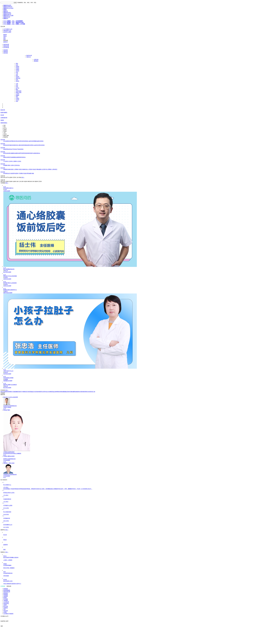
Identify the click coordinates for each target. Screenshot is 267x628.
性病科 (17, 68)
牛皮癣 (34, 153)
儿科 (17, 73)
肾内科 (21, 141)
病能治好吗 (7, 5)
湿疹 (31, 153)
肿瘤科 (17, 95)
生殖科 (17, 69)
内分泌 (5, 141)
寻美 (4, 609)
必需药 (5, 612)
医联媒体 (5, 593)
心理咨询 (30, 169)
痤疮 (29, 153)
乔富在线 (5, 610)
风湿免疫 (25, 141)
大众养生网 (6, 602)
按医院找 (5, 51)
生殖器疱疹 (18, 157)
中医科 (17, 98)
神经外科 (15, 145)
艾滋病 (11, 157)
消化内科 (18, 141)
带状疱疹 (25, 153)
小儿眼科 (14, 161)
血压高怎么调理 (7, 32)
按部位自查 (6, 46)
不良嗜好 (21, 173)
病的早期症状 (7, 6)
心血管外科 (36, 145)
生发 (7, 153)
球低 (5, 11)
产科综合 (14, 149)
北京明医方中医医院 (8, 613)
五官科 (17, 70)
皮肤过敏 (10, 153)
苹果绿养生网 (6, 591)
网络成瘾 (38, 169)
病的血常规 (7, 14)
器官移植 (24, 145)
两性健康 (29, 173)
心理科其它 (54, 169)
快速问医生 (6, 603)
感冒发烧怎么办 (7, 30)
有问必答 (3, 139)
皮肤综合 (38, 153)
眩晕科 (16, 173)
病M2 (5, 18)
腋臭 (13, 153)
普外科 (40, 145)
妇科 (17, 65)
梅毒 (14, 157)
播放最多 (36, 61)
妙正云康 (5, 606)
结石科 (7, 145)
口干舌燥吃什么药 (7, 29)
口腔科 (17, 93)
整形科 (17, 81)
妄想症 (20, 169)
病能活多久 (7, 12)
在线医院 (5, 607)
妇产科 (17, 88)
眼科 (17, 89)
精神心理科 (18, 92)
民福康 (5, 597)
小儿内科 (5, 161)
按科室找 (5, 52)
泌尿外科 (29, 145)
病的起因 (6, 17)
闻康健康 (5, 588)
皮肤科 (17, 66)
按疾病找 (5, 50)
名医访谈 (36, 59)
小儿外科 (10, 161)
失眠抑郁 (5, 169)
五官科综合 (17, 165)
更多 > (23, 177)
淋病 (4, 157)
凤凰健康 (5, 594)
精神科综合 (25, 169)
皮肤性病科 (18, 91)
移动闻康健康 (6, 590)
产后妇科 (19, 149)
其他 (42, 141)
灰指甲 (19, 153)
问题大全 (28, 57)
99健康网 (5, 596)
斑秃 (4, 153)
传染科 (17, 76)
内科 (17, 72)
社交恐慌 (43, 169)
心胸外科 (20, 145)
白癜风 (16, 153)
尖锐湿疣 (8, 157)
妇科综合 (10, 149)
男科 (17, 63)
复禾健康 (5, 599)
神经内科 (18, 78)
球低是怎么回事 (8, 15)
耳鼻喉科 (5, 165)
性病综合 (23, 157)
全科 (17, 101)
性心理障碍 (48, 169)
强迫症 (34, 169)
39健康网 (5, 600)
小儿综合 (19, 161)
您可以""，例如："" (13, 21)
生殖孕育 (5, 149)
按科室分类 (29, 55)
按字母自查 (6, 47)
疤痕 (22, 153)
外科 (17, 79)
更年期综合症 (6, 173)
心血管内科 (30, 141)
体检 (33, 173)
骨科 (17, 96)
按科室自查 (6, 44)
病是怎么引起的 (8, 8)
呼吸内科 (13, 141)
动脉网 (5, 604)
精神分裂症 (11, 169)
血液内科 (39, 141)
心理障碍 (16, 169)
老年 (17, 75)
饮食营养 (12, 173)
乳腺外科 (11, 145)
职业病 (25, 173)
